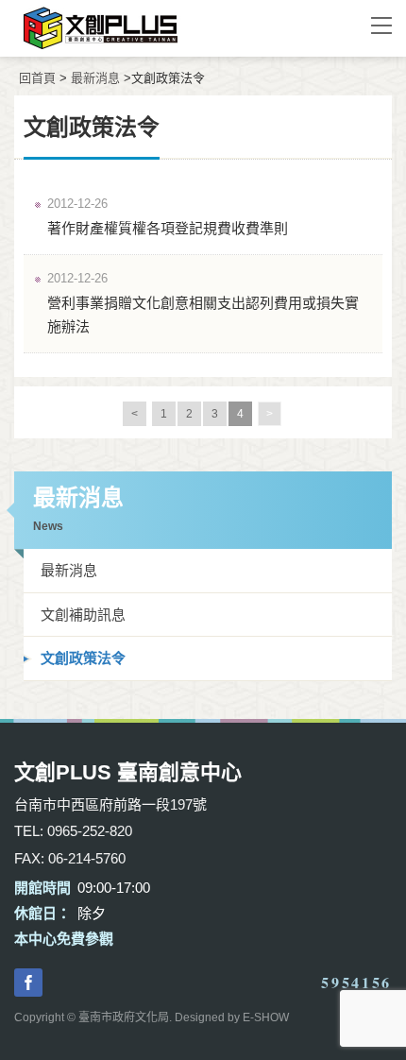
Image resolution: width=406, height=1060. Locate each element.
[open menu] (381, 24)
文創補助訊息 (83, 615)
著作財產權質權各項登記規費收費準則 (167, 228)
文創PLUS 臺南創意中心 (174, 28)
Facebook (28, 982)
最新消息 (95, 78)
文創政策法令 (83, 658)
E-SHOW (266, 1017)
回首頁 (37, 78)
